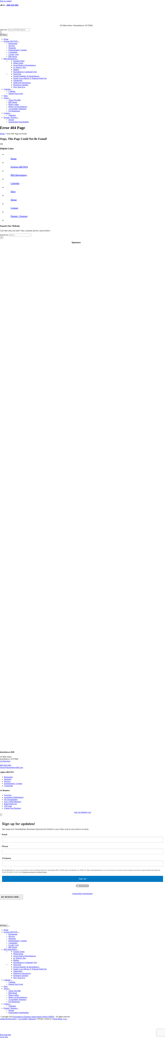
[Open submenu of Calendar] (11, 89)
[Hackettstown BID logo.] (76, 1032)
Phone (5, 846)
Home (2, 134)
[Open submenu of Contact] (10, 113)
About (14, 199)
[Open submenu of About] (9, 98)
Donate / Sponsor (19, 216)
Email (4, 834)
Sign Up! (82, 879)
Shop (13, 191)
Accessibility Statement (27, 1019)
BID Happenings (19, 175)
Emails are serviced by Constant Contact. (35, 872)
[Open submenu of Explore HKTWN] (18, 932)
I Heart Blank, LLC (59, 1019)
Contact (14, 208)
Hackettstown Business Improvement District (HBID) (33, 1017)
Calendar (15, 183)
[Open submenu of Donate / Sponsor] (18, 118)
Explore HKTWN (19, 166)
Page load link (5, 1035)
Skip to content (5, 1)
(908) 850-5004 (12, 5)
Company (6, 858)
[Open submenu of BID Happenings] (18, 59)
